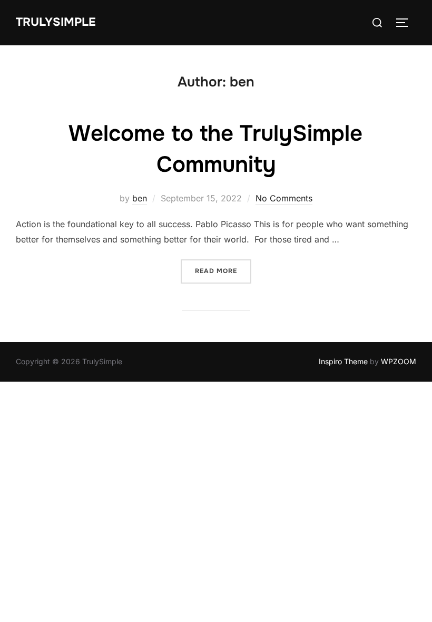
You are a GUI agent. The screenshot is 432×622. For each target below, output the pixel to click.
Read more (223, 270)
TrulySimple (56, 22)
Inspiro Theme (343, 361)
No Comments (284, 198)
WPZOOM (398, 361)
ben (139, 198)
